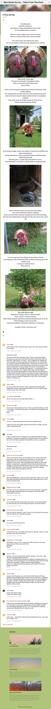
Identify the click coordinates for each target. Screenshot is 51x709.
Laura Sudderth (11, 529)
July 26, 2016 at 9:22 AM (14, 516)
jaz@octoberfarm (12, 487)
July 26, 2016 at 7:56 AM (14, 442)
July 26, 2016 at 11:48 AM (14, 536)
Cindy (8, 520)
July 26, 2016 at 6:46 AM (14, 401)
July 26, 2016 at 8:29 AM (14, 471)
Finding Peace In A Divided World (16, 692)
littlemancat (10, 405)
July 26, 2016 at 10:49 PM (14, 597)
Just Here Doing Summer (14, 646)
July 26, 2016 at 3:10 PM (14, 569)
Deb (8, 434)
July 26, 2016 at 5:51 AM (14, 380)
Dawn (8, 344)
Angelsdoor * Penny (13, 540)
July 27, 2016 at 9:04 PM (14, 621)
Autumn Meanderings (13, 669)
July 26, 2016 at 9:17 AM (14, 506)
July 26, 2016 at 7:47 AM (14, 430)
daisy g (9, 384)
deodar (9, 573)
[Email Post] (3, 330)
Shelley (9, 475)
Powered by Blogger (26, 707)
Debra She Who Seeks (13, 510)
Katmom (9, 553)
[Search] (45, 2)
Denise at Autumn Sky (13, 455)
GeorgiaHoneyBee (12, 396)
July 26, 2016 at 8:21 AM (14, 451)
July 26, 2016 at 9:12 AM (14, 495)
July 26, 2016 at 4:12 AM (14, 351)
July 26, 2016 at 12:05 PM (14, 549)
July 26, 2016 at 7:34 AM (14, 415)
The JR (9, 419)
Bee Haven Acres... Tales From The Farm (23, 2)
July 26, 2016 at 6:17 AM (14, 392)
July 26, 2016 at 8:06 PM (14, 586)
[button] (3, 20)
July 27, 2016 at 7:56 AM (14, 610)
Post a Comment (8, 624)
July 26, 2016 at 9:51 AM (14, 525)
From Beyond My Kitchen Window (17, 601)
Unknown (9, 499)
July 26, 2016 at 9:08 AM (14, 483)
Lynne (8, 590)
